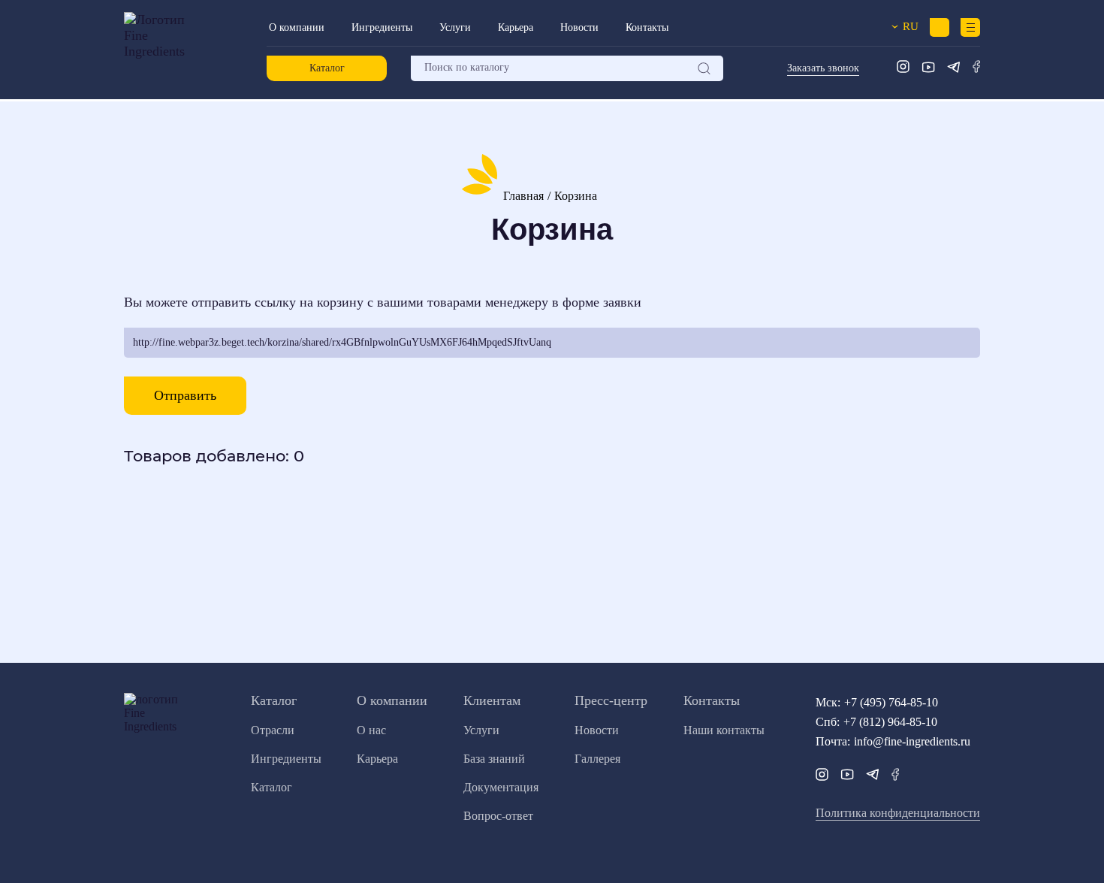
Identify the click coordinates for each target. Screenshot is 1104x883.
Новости (579, 27)
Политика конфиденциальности (898, 812)
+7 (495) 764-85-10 (891, 702)
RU (906, 26)
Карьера (515, 27)
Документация (500, 787)
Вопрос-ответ (498, 815)
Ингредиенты (381, 27)
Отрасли (272, 730)
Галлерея (597, 758)
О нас (371, 730)
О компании (296, 27)
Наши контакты (724, 730)
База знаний (494, 758)
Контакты (647, 27)
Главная (523, 195)
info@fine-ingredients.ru (912, 741)
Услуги (455, 27)
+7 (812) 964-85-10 (890, 721)
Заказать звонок (823, 68)
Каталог (327, 68)
